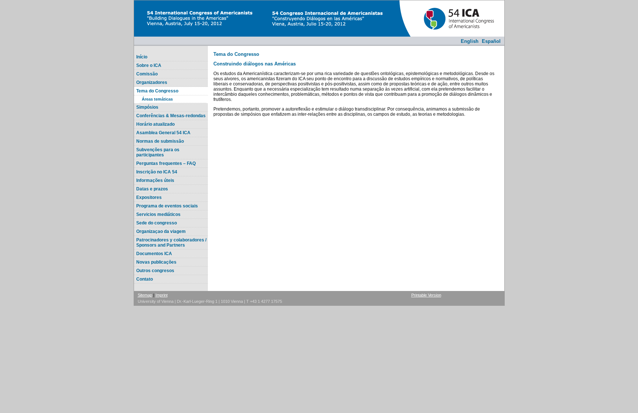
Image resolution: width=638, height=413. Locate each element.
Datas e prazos (152, 189)
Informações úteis (155, 180)
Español (491, 41)
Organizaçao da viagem (161, 231)
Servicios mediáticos (158, 214)
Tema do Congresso (157, 91)
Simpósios (147, 107)
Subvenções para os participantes (157, 152)
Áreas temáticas (157, 99)
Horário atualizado (155, 124)
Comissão (147, 74)
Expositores (149, 197)
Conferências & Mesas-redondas (171, 115)
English (469, 41)
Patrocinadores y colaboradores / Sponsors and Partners (171, 242)
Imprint (161, 295)
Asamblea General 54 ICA (163, 132)
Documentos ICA (154, 253)
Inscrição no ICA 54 (156, 172)
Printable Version (426, 295)
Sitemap (145, 295)
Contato (144, 279)
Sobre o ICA (148, 65)
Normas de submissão (160, 141)
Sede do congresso (156, 223)
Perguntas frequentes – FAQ (166, 163)
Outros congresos (155, 270)
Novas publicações (156, 262)
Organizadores (151, 82)
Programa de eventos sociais (167, 206)
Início (141, 57)
